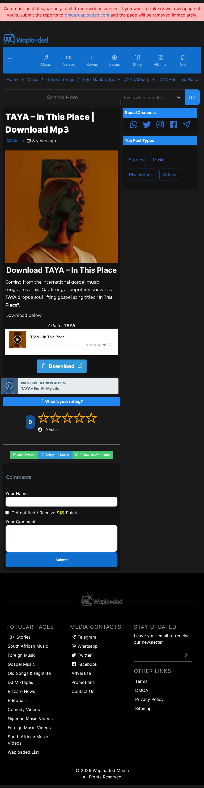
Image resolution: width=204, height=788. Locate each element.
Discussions (140, 174)
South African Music (28, 646)
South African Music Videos (28, 740)
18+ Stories (19, 637)
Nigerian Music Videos (30, 718)
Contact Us (82, 691)
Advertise (81, 673)
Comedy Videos (24, 709)
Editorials (17, 700)
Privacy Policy (149, 699)
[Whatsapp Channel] (133, 125)
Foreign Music (22, 655)
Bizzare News (21, 691)
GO (192, 97)
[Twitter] (147, 125)
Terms (141, 681)
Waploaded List (23, 752)
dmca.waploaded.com (87, 15)
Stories (136, 159)
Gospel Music (21, 664)
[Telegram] (187, 125)
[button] (11, 60)
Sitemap (143, 708)
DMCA (141, 690)
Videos (169, 174)
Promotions (83, 682)
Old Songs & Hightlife (29, 673)
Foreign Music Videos (29, 727)
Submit (62, 560)
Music (17, 140)
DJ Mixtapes (20, 682)
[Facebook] (173, 125)
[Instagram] (160, 125)
